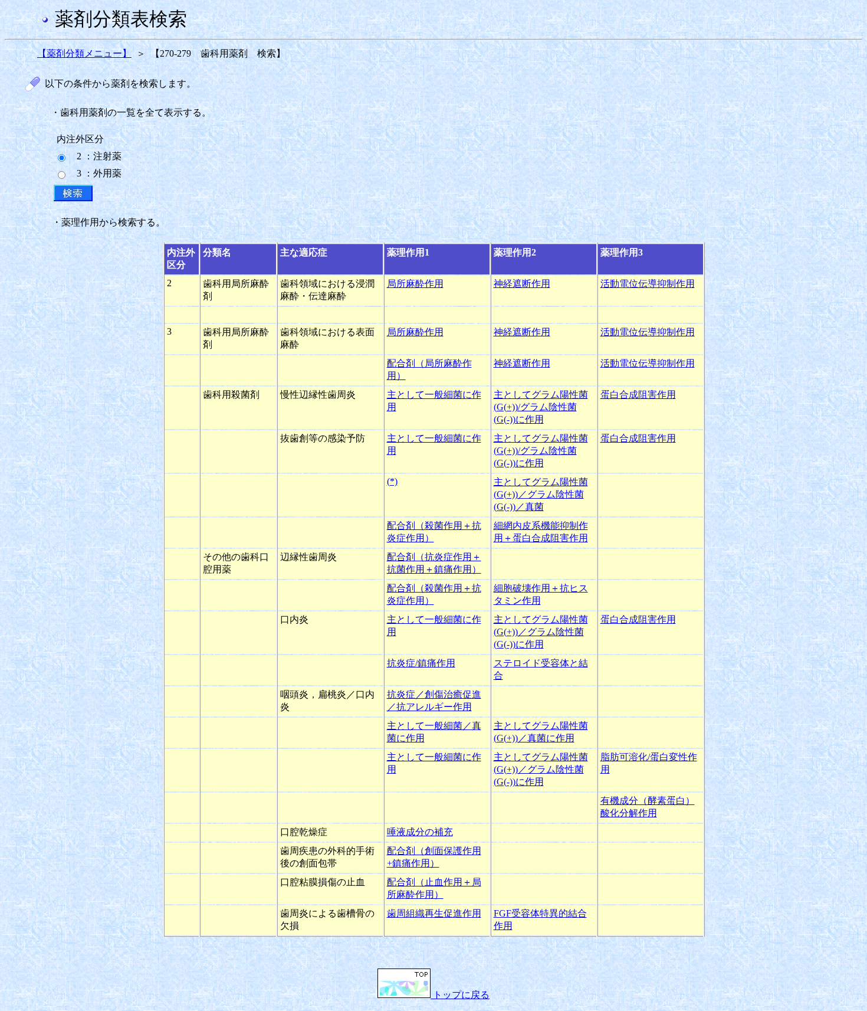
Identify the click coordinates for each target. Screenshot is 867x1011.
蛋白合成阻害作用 (638, 395)
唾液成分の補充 (420, 832)
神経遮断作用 (522, 284)
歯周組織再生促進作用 (434, 913)
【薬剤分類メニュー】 (84, 53)
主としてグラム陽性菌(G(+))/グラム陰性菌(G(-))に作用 (541, 407)
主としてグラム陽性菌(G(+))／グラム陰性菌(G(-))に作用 (541, 631)
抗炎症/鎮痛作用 (421, 663)
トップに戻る (460, 995)
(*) (392, 481)
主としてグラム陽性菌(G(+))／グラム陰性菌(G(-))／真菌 (541, 494)
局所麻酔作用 (415, 284)
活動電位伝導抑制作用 (647, 284)
